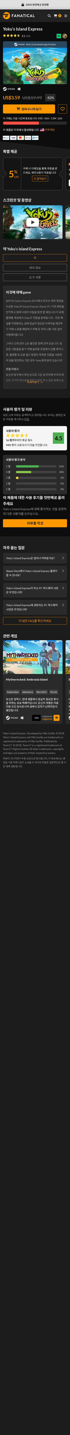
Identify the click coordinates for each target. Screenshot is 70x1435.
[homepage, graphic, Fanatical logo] (19, 15)
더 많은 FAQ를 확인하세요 (35, 620)
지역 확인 (50, 129)
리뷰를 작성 (35, 523)
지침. (26, 419)
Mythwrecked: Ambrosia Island (27, 679)
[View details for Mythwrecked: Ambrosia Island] (33, 657)
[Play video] (33, 222)
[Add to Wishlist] (62, 108)
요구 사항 (35, 277)
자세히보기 (33, 382)
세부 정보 (35, 267)
